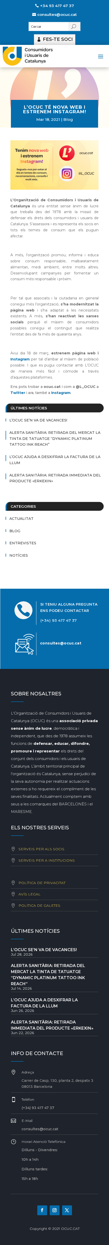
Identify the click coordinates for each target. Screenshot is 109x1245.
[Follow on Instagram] (55, 1210)
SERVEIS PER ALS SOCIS (41, 849)
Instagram (20, 359)
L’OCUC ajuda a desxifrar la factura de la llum (54, 460)
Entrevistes (22, 543)
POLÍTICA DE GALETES (39, 905)
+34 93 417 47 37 (57, 5)
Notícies (18, 555)
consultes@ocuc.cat (57, 14)
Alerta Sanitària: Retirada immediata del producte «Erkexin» (55, 478)
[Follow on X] (67, 1210)
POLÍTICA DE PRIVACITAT (42, 883)
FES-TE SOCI (58, 39)
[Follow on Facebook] (42, 1210)
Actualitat (21, 518)
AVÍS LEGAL (30, 894)
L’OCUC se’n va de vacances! (38, 420)
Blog (68, 119)
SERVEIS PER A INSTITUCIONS (47, 860)
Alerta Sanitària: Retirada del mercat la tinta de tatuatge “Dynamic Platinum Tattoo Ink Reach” (54, 438)
